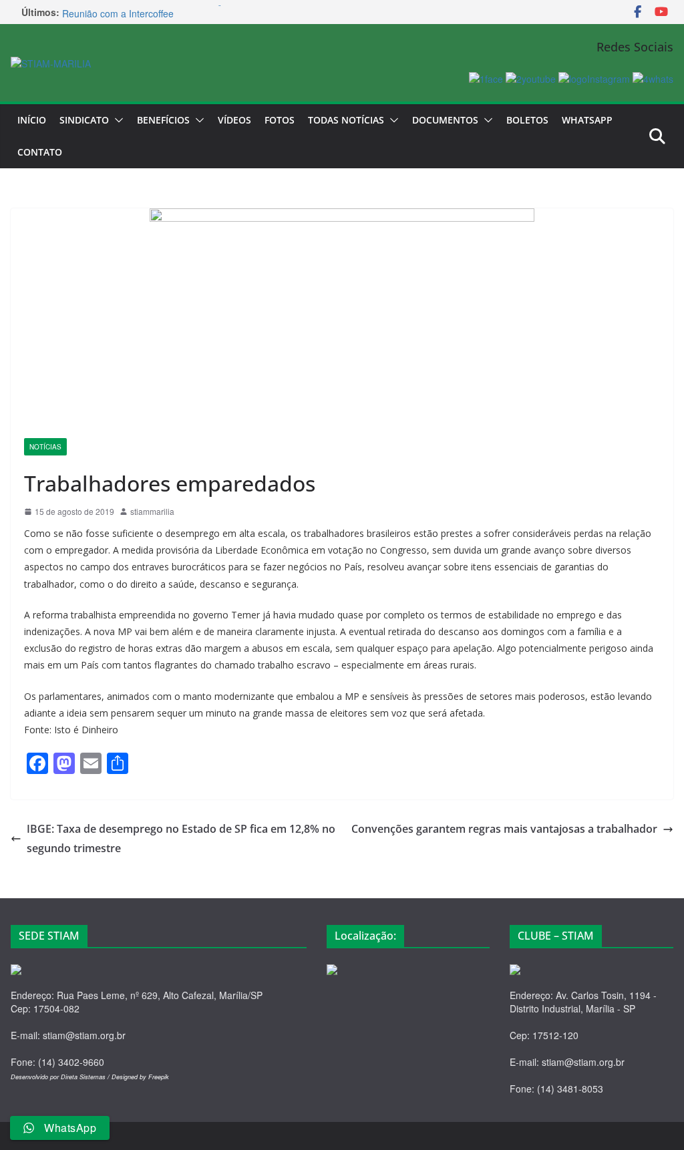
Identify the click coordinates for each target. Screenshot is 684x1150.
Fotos (280, 120)
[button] (116, 120)
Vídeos (234, 120)
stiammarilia (152, 511)
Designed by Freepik (140, 1077)
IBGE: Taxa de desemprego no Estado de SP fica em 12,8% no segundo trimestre (181, 838)
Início (31, 120)
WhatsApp (587, 120)
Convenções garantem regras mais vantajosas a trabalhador (504, 828)
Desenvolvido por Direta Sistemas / (61, 1077)
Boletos (527, 120)
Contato (39, 152)
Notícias (45, 446)
